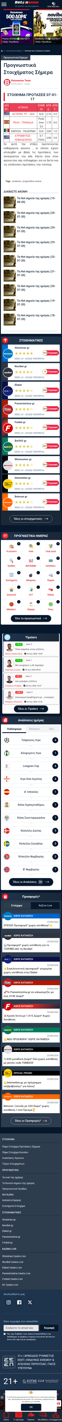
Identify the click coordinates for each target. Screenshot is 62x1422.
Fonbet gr (20, 422)
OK (31, 1407)
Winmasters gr (23, 459)
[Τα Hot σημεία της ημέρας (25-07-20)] (10, 217)
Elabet (18, 384)
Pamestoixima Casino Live (16, 1273)
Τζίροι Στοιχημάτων (13, 1163)
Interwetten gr (23, 477)
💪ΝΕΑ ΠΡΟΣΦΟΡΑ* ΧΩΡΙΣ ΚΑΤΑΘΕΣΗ (26, 1039)
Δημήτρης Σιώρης (13, 670)
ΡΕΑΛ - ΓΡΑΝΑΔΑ (23, 122)
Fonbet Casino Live (12, 1279)
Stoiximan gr (22, 347)
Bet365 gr (20, 440)
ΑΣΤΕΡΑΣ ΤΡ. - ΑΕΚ (23, 114)
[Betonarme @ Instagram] (8, 1302)
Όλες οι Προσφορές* (28, 1120)
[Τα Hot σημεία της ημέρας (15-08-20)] (10, 202)
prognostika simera (32, 181)
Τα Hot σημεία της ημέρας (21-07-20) (36, 273)
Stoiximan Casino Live (14, 1256)
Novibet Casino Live (12, 1262)
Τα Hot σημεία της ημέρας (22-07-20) (36, 258)
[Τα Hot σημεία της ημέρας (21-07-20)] (10, 276)
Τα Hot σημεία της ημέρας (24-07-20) (36, 229)
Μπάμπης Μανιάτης (13, 702)
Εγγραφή (49, 1327)
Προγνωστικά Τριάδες (14, 1188)
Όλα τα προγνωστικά (28, 618)
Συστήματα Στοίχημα (13, 1206)
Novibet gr (21, 366)
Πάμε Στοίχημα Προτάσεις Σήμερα (21, 1146)
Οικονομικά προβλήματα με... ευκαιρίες (34, 697)
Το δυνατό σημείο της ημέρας (18, 1183)
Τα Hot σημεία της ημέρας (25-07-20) (36, 214)
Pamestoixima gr (24, 403)
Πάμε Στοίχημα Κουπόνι (15, 1152)
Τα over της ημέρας (12, 1177)
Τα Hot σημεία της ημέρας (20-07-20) (36, 287)
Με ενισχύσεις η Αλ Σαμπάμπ (29, 665)
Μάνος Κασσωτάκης (13, 654)
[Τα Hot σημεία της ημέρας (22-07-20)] (10, 261)
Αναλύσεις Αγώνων (13, 1158)
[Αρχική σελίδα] (2, 51)
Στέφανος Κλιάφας (13, 686)
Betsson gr (21, 496)
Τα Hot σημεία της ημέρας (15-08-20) (36, 200)
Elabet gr (7, 1231)
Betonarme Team (21, 80)
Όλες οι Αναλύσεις (27, 882)
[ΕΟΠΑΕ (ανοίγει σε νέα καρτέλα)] (40, 1381)
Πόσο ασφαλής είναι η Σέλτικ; (29, 649)
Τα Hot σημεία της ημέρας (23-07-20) (36, 244)
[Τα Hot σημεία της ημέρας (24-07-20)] (10, 232)
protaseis (16, 181)
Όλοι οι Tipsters (28, 708)
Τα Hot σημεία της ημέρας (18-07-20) (36, 317)
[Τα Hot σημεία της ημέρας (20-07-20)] (10, 290)
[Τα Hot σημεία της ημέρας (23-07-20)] (10, 246)
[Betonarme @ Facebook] (19, 1302)
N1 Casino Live (10, 1284)
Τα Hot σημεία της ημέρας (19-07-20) (36, 302)
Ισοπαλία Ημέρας (11, 1200)
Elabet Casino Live (12, 1267)
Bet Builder (8, 1194)
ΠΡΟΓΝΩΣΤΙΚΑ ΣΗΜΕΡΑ (13, 51)
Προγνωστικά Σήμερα (16, 57)
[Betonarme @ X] (30, 1302)
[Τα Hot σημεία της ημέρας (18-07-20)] (10, 319)
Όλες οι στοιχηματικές (28, 518)
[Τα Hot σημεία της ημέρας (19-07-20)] (10, 305)
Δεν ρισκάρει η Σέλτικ (26, 681)
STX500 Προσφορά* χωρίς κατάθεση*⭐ (28, 925)
